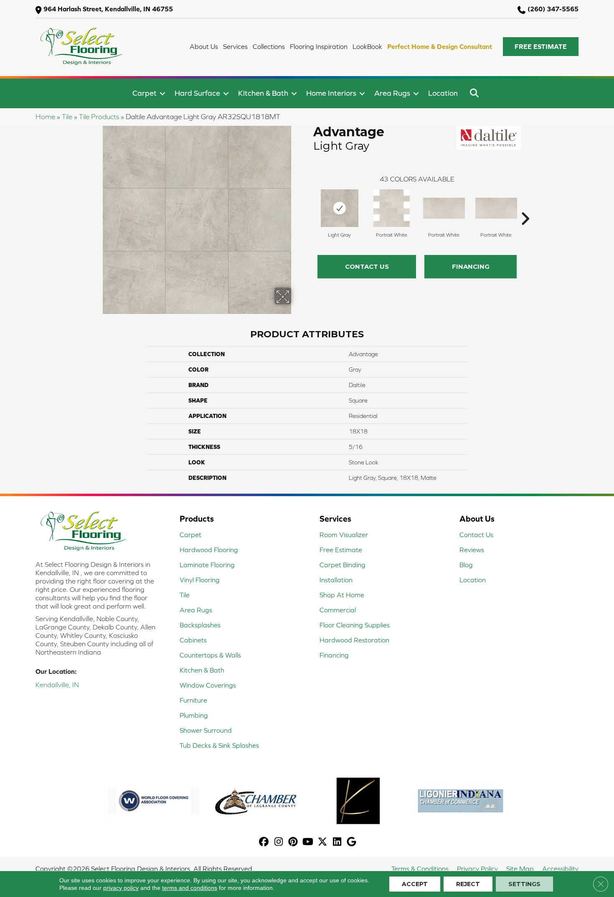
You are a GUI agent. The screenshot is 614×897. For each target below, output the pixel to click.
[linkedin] (337, 842)
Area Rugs (392, 93)
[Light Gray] (339, 208)
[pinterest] (293, 842)
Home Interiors (331, 93)
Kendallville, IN (57, 684)
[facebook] (264, 842)
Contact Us (367, 266)
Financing (471, 266)
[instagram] (279, 842)
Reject (468, 884)
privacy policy (121, 887)
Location (443, 93)
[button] (540, 46)
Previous (309, 206)
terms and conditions (189, 887)
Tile (67, 116)
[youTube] (308, 842)
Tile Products (99, 116)
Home (45, 116)
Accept (415, 884)
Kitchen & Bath (263, 93)
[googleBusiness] (352, 842)
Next (525, 206)
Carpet (144, 93)
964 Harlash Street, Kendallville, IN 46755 (108, 9)
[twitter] (323, 842)
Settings (524, 884)
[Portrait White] (391, 208)
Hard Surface (197, 93)
